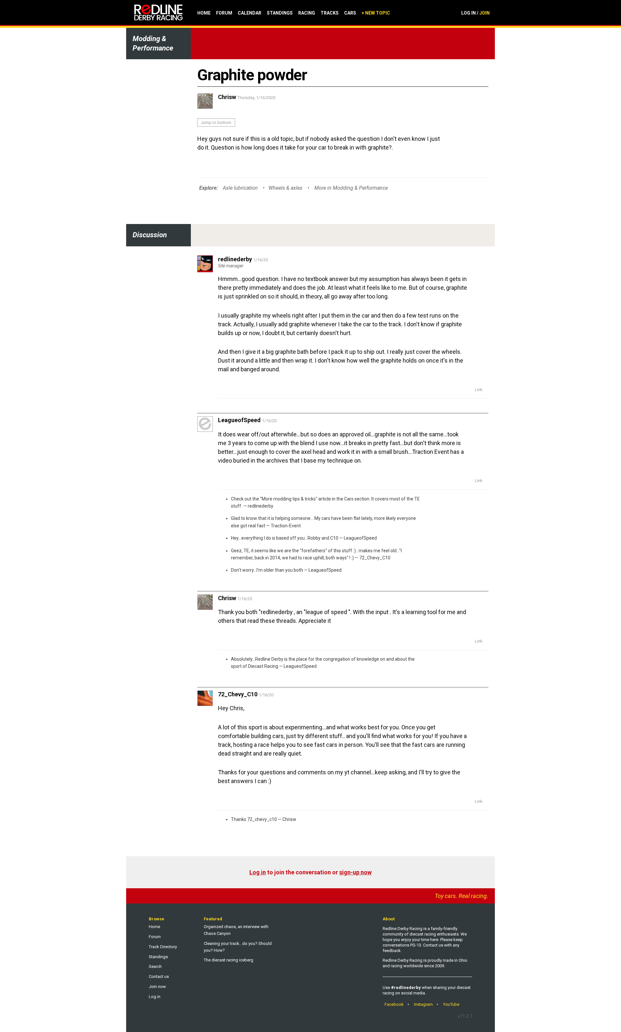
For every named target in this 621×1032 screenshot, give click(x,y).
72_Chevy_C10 (374, 557)
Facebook (394, 1004)
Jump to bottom (216, 122)
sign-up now (355, 872)
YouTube (451, 1004)
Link (479, 389)
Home (204, 13)
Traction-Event (286, 525)
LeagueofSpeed (360, 538)
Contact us (159, 976)
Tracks (330, 13)
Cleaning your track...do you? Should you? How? (238, 947)
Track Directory (163, 946)
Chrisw (289, 819)
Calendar (249, 13)
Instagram (423, 1004)
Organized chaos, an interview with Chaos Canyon (236, 930)
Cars (350, 13)
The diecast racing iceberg (228, 960)
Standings (280, 13)
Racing (306, 13)
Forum (224, 13)
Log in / (475, 13)
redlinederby (260, 506)
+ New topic (376, 13)
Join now (157, 986)
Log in (257, 872)
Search (155, 966)
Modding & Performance (153, 43)
